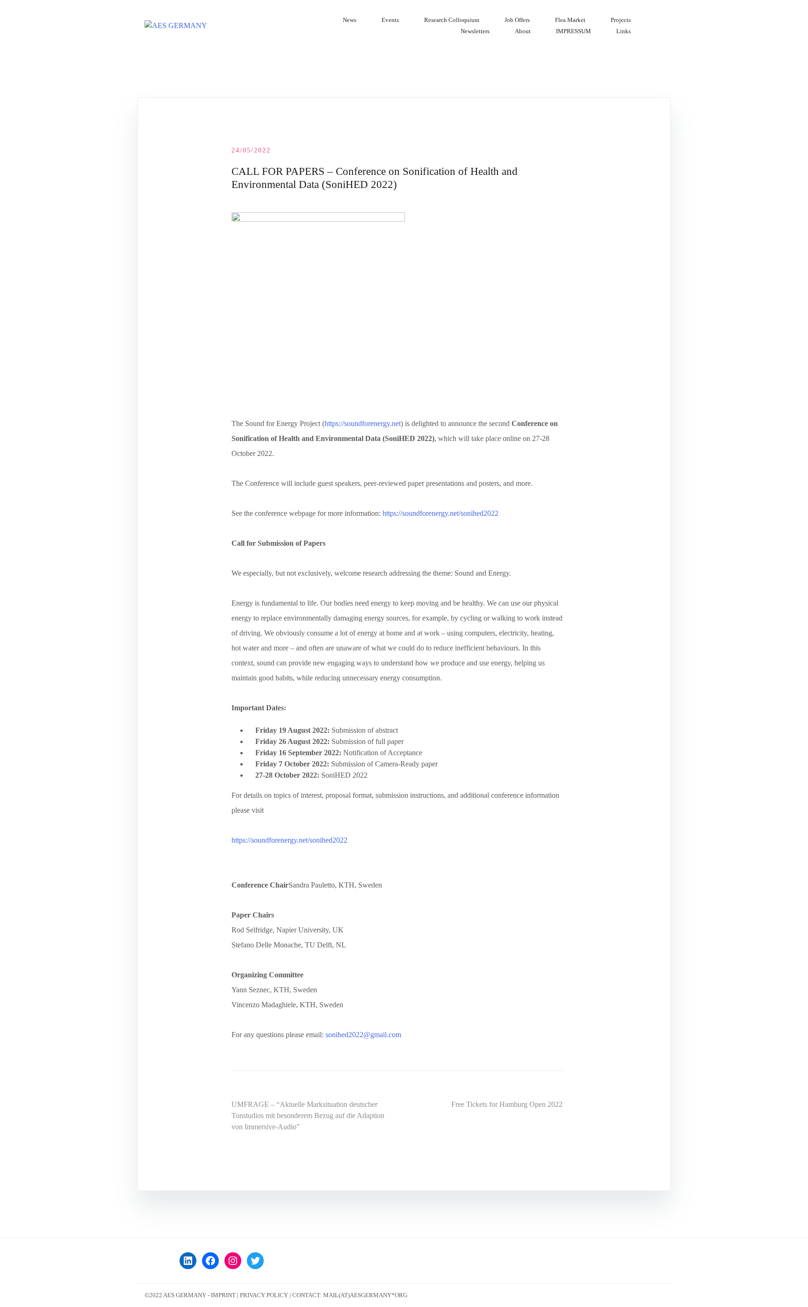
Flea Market (570, 19)
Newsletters (475, 31)
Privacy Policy (264, 1295)
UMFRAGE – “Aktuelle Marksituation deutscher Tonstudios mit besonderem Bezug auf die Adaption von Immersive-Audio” (307, 1115)
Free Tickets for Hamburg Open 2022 (507, 1104)
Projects (621, 19)
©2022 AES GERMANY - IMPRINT (190, 1295)
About (523, 31)
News (349, 19)
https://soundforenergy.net (363, 423)
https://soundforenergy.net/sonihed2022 (440, 513)
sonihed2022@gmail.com (363, 1035)
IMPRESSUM (573, 31)
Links (623, 31)
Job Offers (517, 19)
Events (390, 19)
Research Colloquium (451, 19)
